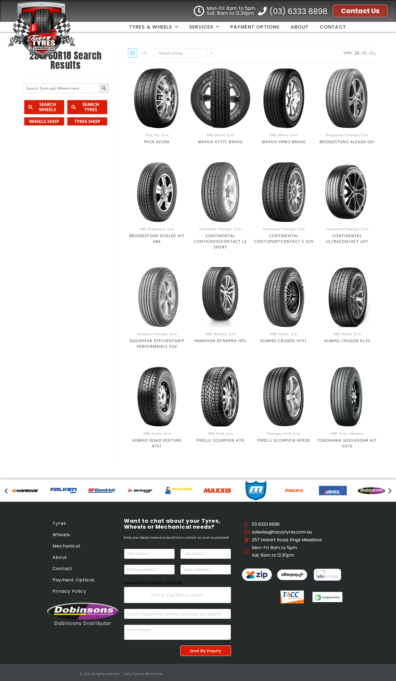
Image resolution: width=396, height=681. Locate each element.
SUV (156, 135)
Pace (148, 135)
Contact (333, 26)
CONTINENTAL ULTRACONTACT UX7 (347, 238)
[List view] (144, 53)
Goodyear (144, 334)
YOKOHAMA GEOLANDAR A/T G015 (347, 443)
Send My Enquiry (205, 650)
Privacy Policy (69, 591)
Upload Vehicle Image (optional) (153, 582)
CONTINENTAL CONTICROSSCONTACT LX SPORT (220, 241)
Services (201, 26)
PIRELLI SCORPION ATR (220, 440)
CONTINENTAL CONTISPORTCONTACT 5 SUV (284, 238)
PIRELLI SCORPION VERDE (284, 440)
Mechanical (66, 546)
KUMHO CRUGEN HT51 (283, 340)
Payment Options (255, 26)
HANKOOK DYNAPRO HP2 (220, 340)
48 (364, 53)
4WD (210, 135)
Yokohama (356, 433)
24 (356, 53)
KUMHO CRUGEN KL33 (347, 340)
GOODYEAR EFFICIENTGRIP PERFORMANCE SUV (157, 343)
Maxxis (220, 135)
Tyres (165, 135)
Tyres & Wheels (150, 26)
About (300, 26)
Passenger (352, 135)
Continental (207, 229)
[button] (6, 490)
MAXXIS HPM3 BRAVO (284, 141)
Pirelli (220, 433)
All (372, 53)
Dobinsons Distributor (82, 623)
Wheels (61, 535)
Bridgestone (334, 135)
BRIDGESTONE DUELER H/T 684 (157, 238)
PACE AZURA (157, 141)
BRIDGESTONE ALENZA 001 (347, 141)
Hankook (220, 334)
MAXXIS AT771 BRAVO (220, 141)
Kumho (283, 334)
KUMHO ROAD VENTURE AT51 (157, 443)
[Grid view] (132, 53)
